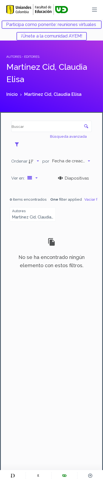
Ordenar (19, 161)
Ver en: (18, 178)
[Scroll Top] (90, 475)
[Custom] (13, 475)
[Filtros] (18, 144)
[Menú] (94, 9)
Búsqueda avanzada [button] (69, 136)
